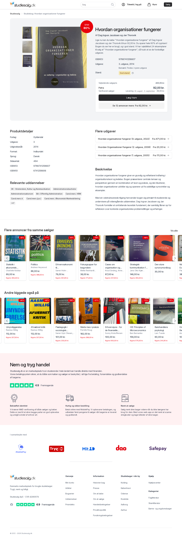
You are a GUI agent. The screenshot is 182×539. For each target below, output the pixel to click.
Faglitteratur (154, 498)
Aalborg (124, 504)
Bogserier (69, 493)
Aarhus (124, 510)
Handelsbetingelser (101, 504)
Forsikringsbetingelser (103, 515)
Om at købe (98, 493)
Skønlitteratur (154, 503)
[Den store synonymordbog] (164, 248)
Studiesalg (15, 14)
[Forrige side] (7, 258)
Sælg (168, 4)
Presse (96, 488)
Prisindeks (69, 504)
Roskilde (124, 499)
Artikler (68, 488)
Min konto (69, 483)
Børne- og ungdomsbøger (160, 508)
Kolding (124, 483)
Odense (124, 493)
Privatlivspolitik (99, 510)
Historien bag (99, 483)
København (126, 488)
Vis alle (174, 230)
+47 (12, 203)
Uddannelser (71, 499)
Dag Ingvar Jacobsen (109, 35)
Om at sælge (98, 499)
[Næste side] (175, 258)
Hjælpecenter (155, 483)
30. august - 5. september (144, 91)
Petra (101, 87)
